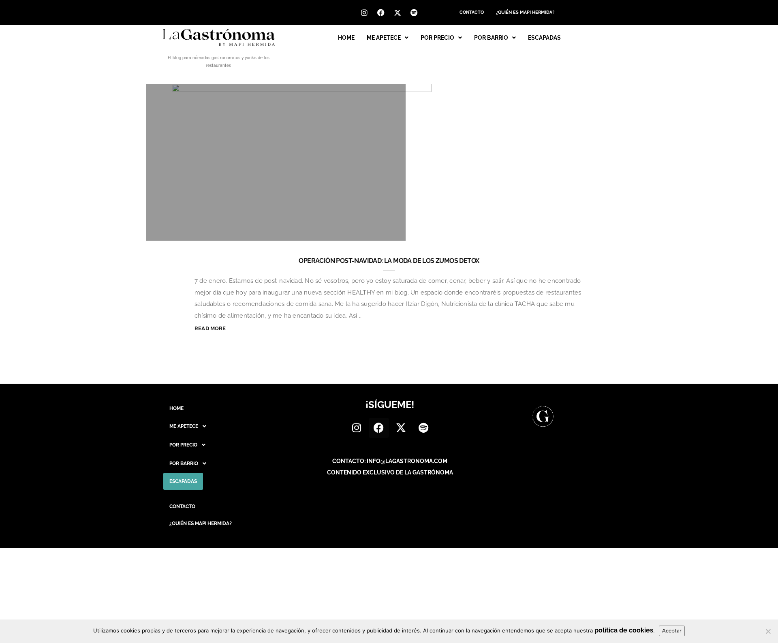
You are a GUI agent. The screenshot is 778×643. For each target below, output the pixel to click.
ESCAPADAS (544, 37)
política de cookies (623, 630)
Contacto (472, 12)
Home (346, 37)
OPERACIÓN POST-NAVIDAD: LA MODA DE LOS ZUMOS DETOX (389, 261)
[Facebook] (381, 12)
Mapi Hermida (187, 230)
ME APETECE (384, 37)
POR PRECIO (437, 37)
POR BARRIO (491, 37)
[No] (768, 631)
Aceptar (672, 631)
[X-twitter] (397, 12)
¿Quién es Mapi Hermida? (525, 12)
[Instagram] (364, 12)
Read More (210, 328)
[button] (388, 38)
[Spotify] (414, 12)
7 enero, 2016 (372, 230)
